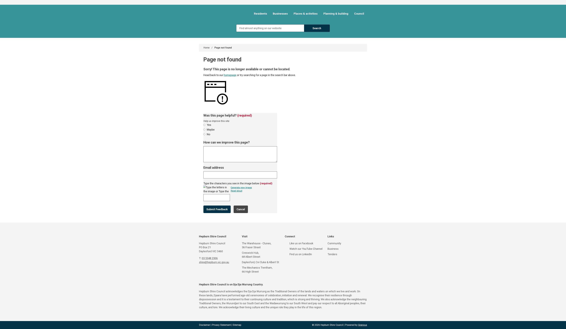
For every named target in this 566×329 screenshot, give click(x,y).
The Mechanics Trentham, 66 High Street (257, 269)
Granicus (362, 325)
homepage (230, 75)
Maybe (211, 129)
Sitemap (237, 325)
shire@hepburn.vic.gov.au (214, 262)
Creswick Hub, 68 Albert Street (251, 254)
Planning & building (335, 13)
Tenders (332, 254)
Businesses (280, 13)
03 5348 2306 (210, 258)
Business (333, 248)
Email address (213, 167)
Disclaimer (204, 325)
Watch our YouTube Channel (306, 248)
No (208, 134)
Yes (209, 124)
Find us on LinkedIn (300, 254)
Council (359, 13)
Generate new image (241, 188)
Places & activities (305, 13)
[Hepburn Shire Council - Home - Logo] (216, 14)
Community (334, 243)
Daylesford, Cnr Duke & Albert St (260, 262)
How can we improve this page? (226, 142)
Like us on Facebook (301, 243)
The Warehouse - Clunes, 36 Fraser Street (256, 245)
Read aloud (236, 191)
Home (206, 47)
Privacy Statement (221, 325)
